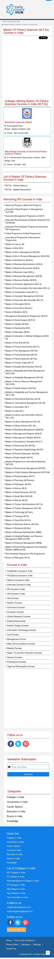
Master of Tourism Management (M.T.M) (23, 508)
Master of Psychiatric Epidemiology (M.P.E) (24, 449)
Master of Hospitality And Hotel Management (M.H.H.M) (25, 372)
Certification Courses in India (19, 571)
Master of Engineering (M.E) (18, 328)
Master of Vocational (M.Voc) (18, 528)
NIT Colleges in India (16, 872)
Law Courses (13, 634)
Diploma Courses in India (18, 580)
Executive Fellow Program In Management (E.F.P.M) (24, 210)
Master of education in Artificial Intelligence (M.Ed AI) (27, 337)
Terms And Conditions (24, 940)
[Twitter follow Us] (18, 743)
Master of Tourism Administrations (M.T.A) (24, 504)
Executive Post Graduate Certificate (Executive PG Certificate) (28, 221)
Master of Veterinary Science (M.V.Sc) (22, 524)
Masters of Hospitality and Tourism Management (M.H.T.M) (27, 393)
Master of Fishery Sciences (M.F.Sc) (21, 358)
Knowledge (12, 821)
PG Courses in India (16, 589)
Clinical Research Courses (18, 616)
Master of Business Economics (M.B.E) (23, 268)
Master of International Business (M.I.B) (23, 398)
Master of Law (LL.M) (15, 244)
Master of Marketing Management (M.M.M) (24, 429)
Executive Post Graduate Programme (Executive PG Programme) (27, 228)
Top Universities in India (17, 897)
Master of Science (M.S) (16, 488)
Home (5, 21)
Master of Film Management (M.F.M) (22, 350)
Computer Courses (15, 611)
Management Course (16, 639)
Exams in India (14, 816)
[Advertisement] (27, 69)
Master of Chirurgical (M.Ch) (18, 304)
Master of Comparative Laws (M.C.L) (22, 292)
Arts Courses (13, 598)
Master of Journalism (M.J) (17, 406)
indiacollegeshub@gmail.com (20, 911)
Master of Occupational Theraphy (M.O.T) (24, 441)
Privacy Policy (12, 944)
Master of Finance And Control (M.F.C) (22, 346)
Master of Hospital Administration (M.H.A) (24, 366)
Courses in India (14, 21)
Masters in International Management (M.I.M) (25, 402)
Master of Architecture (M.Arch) (19, 260)
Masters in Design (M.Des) (17, 324)
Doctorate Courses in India (19, 584)
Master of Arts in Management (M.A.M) (23, 252)
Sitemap (37, 944)
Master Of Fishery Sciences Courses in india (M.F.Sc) (21, 24)
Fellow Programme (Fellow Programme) (23, 233)
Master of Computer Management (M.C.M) (24, 296)
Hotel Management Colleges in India (23, 880)
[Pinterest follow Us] (25, 743)
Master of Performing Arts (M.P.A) (20, 445)
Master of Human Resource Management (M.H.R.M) (24, 382)
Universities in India (17, 801)
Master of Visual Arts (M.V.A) (18, 520)
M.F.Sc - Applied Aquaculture (18, 189)
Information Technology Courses (21, 630)
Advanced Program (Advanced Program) (23, 205)
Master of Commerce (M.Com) (19, 308)
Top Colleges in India (16, 893)
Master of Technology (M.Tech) (19, 512)
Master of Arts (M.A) (14, 248)
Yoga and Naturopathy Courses (21, 666)
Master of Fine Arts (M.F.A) (17, 342)
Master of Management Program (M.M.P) (24, 433)
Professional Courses (16, 661)
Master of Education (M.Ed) (18, 332)
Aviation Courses (14, 602)
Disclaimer (25, 944)
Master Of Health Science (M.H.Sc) (21, 388)
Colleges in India (15, 797)
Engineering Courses (16, 621)
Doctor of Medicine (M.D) (17, 312)
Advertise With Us (16, 929)
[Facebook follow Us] (10, 743)
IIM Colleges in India (16, 889)
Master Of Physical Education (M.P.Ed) (22, 453)
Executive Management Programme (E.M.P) (25, 215)
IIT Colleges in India (15, 876)
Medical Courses (14, 648)
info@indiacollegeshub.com (19, 907)
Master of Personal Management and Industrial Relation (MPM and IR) (26, 548)
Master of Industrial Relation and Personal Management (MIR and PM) (24, 537)
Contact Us (11, 948)
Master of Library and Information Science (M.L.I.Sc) (24, 416)
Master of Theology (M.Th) (17, 516)
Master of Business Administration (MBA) (23, 532)
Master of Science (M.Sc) (17, 500)
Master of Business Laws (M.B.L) (20, 272)
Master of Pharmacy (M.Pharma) (20, 480)
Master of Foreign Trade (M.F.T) (20, 362)
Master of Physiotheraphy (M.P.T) (20, 476)
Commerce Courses (16, 607)
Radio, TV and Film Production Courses (24, 652)
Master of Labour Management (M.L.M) (23, 421)
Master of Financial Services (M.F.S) (21, 354)
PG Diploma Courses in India (20, 575)
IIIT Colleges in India (16, 884)
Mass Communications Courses (21, 643)
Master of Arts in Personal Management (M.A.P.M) (28, 256)
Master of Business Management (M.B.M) (24, 276)
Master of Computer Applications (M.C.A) (24, 284)
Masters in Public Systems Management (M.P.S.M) (28, 472)
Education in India (16, 811)
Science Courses (14, 657)
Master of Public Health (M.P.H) (19, 457)
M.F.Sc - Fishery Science (16, 185)
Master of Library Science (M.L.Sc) (21, 425)
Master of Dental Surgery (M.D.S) (20, 320)
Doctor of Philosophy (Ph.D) (18, 557)
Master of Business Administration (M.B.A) (24, 264)
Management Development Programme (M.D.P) (27, 316)
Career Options (15, 806)
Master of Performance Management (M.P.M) (25, 468)
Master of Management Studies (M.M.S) (23, 437)
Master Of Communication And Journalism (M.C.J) (28, 288)
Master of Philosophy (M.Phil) (18, 484)
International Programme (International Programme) (23, 238)
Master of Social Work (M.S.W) (19, 496)
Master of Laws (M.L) (15, 410)
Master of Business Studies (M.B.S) (21, 280)
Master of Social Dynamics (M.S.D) (21, 492)
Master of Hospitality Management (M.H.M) (24, 377)
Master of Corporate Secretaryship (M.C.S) (24, 300)
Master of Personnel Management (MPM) (24, 542)
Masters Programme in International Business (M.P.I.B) (26, 463)
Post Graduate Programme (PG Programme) (25, 553)
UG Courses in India (16, 593)
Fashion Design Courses (18, 625)
